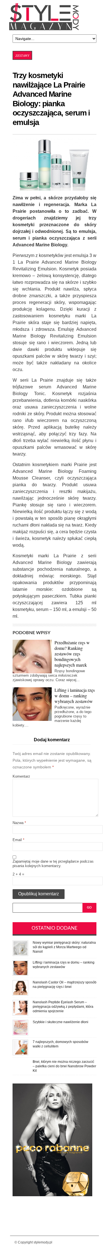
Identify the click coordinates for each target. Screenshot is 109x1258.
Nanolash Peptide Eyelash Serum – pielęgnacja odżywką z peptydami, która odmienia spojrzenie (63, 1006)
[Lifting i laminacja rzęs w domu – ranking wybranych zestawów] (20, 962)
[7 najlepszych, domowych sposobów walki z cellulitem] (20, 1042)
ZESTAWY (22, 55)
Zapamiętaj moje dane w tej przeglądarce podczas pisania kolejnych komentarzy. (53, 863)
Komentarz (21, 776)
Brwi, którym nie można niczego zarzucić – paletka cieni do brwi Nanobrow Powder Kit (64, 1066)
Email (18, 840)
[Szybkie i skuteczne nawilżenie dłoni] (20, 1022)
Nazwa (19, 823)
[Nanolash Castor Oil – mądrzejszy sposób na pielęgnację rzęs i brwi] (20, 982)
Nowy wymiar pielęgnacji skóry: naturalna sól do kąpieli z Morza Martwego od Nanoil (64, 947)
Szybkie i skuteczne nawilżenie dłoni (60, 1022)
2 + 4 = (18, 874)
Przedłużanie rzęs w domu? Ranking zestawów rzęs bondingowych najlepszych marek (72, 653)
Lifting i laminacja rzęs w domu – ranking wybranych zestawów (74, 695)
